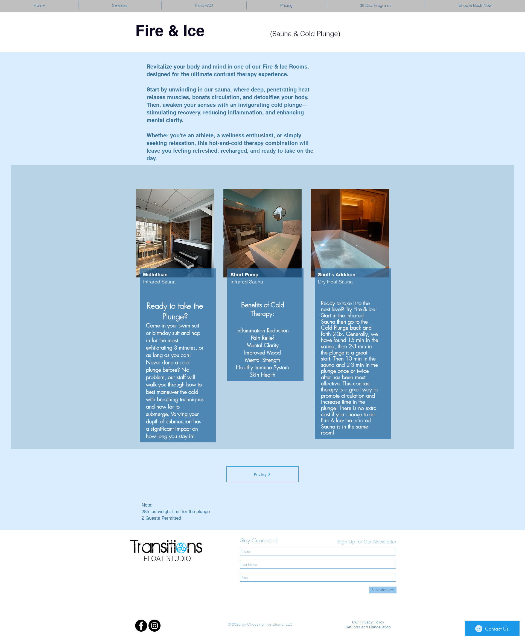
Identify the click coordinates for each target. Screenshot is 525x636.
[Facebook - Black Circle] (141, 626)
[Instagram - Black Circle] (154, 626)
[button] (119, 5)
